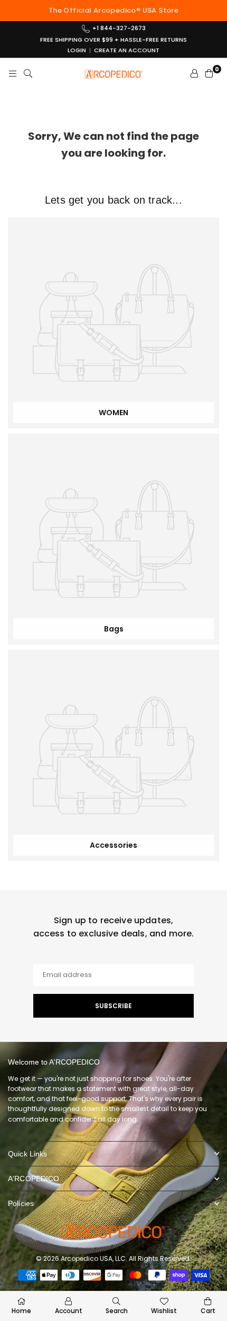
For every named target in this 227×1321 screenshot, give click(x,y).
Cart (208, 1310)
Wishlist (164, 1310)
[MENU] (12, 74)
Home (21, 1310)
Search (117, 1310)
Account (68, 1310)
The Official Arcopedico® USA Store (113, 10)
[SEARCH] (28, 74)
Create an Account (126, 50)
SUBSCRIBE (113, 1005)
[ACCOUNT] (194, 74)
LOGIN (77, 50)
